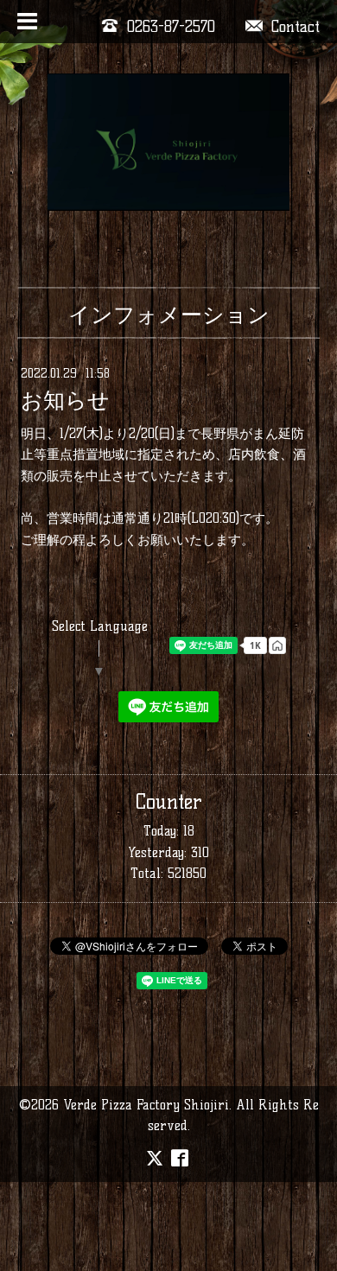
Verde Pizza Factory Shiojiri (146, 1104)
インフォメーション (169, 314)
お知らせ (65, 401)
